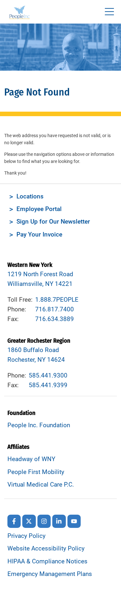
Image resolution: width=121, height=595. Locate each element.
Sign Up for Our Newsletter (53, 221)
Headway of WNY (31, 459)
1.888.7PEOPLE (56, 299)
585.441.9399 (48, 385)
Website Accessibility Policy (46, 548)
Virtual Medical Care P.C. (40, 484)
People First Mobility (35, 472)
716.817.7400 (54, 309)
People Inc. (19, 13)
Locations (30, 196)
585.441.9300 (48, 375)
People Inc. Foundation (38, 425)
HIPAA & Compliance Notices (47, 561)
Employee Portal (39, 209)
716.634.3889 (54, 319)
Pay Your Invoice (39, 234)
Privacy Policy (26, 536)
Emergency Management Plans (49, 574)
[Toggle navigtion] (109, 12)
